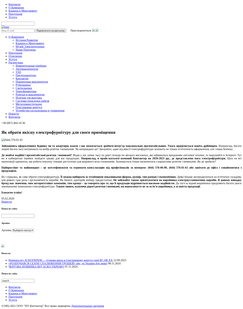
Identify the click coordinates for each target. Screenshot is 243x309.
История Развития (27, 40)
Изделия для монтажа (29, 97)
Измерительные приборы (31, 65)
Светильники (24, 88)
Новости (14, 113)
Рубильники (23, 84)
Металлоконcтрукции (29, 104)
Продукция (15, 13)
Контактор (22, 78)
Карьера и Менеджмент (23, 10)
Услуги (13, 17)
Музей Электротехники (30, 46)
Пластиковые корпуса (29, 107)
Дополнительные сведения (87, 305)
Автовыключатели (27, 68)
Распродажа (16, 62)
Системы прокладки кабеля (32, 100)
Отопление (15, 56)
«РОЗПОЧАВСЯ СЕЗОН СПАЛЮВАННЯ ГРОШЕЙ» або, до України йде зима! (58, 263)
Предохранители (26, 75)
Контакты (14, 4)
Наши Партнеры (26, 49)
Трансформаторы (26, 91)
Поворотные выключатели (32, 81)
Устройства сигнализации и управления (40, 110)
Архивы (6, 230)
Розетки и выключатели (30, 94)
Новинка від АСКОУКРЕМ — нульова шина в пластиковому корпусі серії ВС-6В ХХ (61, 260)
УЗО (18, 72)
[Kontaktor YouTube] (97, 30)
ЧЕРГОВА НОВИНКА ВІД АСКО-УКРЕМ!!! (36, 266)
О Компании (16, 7)
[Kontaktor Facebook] (94, 30)
